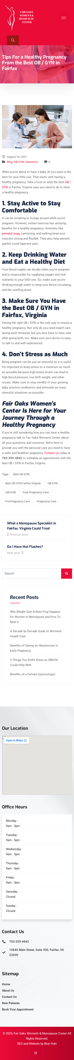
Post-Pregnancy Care (36, 492)
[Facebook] (40, 1053)
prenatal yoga (11, 233)
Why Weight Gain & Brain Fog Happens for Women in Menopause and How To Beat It (35, 617)
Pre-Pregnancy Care (17, 501)
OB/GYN (19, 161)
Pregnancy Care (46, 501)
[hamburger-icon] (63, 18)
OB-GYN (53, 483)
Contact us (51, 453)
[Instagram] (34, 1053)
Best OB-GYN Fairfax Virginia (23, 483)
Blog (9, 161)
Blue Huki (50, 1043)
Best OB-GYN (21, 474)
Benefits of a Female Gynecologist (32, 674)
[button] (13, 40)
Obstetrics (31, 161)
